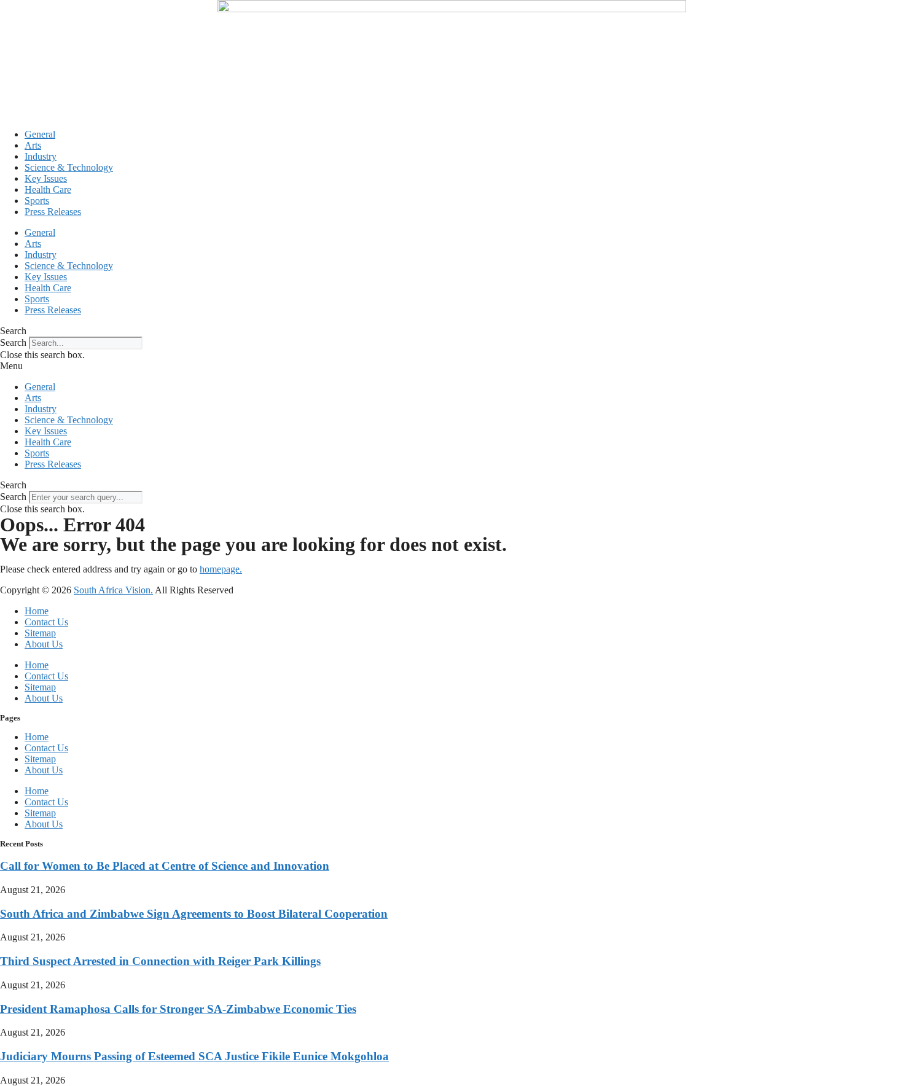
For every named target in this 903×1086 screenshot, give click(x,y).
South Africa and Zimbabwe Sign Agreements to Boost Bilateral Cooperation (194, 913)
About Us (44, 644)
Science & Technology (69, 167)
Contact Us (46, 622)
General (40, 134)
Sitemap (40, 633)
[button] (451, 331)
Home (37, 611)
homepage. (221, 569)
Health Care (48, 189)
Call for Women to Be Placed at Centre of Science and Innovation (164, 865)
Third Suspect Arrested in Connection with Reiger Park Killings (160, 961)
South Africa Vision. (113, 590)
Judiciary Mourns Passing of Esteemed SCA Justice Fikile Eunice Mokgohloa (194, 1056)
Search (13, 342)
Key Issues (46, 178)
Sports (37, 200)
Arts (33, 145)
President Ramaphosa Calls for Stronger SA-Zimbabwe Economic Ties (178, 1008)
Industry (41, 156)
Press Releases (53, 211)
